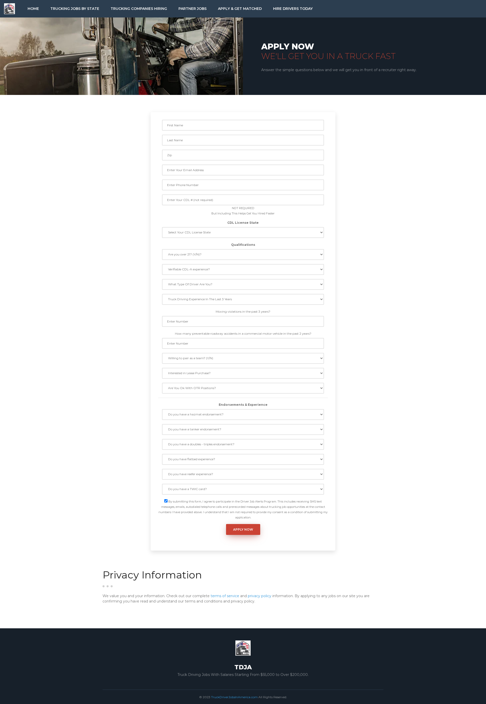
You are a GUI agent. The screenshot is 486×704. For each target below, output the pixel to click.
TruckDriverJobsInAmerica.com (234, 697)
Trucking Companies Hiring (139, 8)
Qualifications (243, 245)
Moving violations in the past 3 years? (243, 311)
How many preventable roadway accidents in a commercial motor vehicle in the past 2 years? (243, 333)
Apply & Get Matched (240, 8)
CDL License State (243, 223)
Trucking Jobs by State (74, 8)
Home (33, 8)
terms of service (225, 596)
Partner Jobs (192, 8)
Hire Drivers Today (293, 8)
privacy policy (259, 596)
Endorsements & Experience (243, 405)
